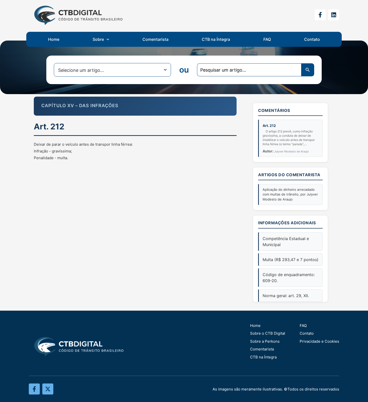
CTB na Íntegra (216, 39)
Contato (312, 39)
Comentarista (155, 39)
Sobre (98, 39)
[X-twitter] (47, 388)
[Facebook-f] (320, 14)
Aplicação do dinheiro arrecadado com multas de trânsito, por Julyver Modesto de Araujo (290, 194)
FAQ (267, 39)
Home (53, 39)
